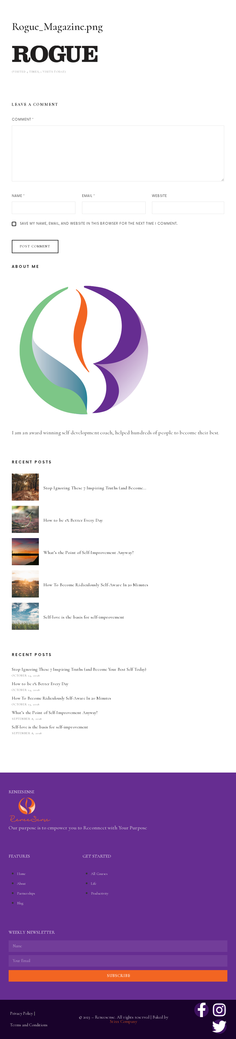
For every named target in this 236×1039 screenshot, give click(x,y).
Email (88, 196)
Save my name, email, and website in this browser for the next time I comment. (99, 224)
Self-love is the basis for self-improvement (50, 727)
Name (18, 196)
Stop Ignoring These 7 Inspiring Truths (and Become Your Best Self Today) (79, 669)
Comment (23, 119)
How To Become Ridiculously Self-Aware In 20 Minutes (61, 698)
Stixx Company (123, 1021)
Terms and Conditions (28, 1025)
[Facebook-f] (201, 1010)
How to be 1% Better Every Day (40, 683)
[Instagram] (219, 1010)
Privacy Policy (21, 1013)
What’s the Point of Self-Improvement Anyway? (55, 712)
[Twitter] (219, 1026)
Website (159, 196)
